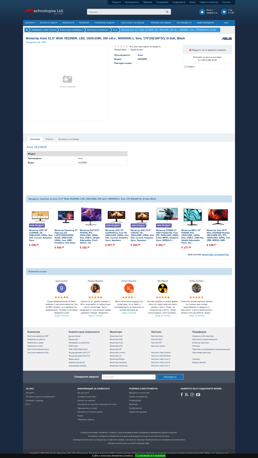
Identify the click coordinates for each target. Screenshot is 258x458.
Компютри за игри (35, 346)
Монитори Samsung (118, 362)
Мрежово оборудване (161, 23)
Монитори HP (116, 349)
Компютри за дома (35, 343)
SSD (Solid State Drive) (78, 349)
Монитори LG (115, 356)
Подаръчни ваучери (138, 412)
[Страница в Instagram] (192, 395)
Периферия (84, 23)
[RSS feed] (186, 395)
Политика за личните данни (89, 412)
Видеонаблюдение (205, 23)
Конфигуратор (178, 2)
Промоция (133, 404)
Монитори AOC (116, 339)
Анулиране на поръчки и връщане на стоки (96, 404)
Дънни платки (74, 336)
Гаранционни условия (87, 408)
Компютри (30, 23)
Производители (132, 2)
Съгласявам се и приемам (150, 455)
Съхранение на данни (104, 23)
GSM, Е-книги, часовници (132, 23)
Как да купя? (83, 393)
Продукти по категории (139, 393)
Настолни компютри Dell (37, 353)
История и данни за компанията (40, 397)
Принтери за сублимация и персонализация (211, 349)
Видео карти (74, 359)
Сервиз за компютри (209, 2)
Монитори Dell (116, 346)
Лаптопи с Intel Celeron (161, 353)
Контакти (226, 2)
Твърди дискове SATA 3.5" (79, 356)
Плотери (196, 346)
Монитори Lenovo (117, 353)
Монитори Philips (117, 359)
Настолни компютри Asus (38, 349)
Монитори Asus (116, 343)
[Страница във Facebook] (182, 395)
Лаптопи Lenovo (158, 346)
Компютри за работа (36, 339)
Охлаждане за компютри (79, 343)
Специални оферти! (86, 376)
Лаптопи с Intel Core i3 (160, 359)
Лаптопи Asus (157, 336)
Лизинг (192, 2)
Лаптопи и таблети (48, 23)
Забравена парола (85, 419)
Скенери (196, 359)
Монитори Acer (116, 336)
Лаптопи (156, 332)
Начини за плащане (86, 400)
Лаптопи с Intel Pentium (161, 356)
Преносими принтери (201, 353)
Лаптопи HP (156, 343)
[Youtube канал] (198, 395)
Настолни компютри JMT (38, 336)
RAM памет (73, 346)
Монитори (116, 332)
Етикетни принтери (200, 343)
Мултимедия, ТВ (184, 23)
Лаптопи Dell (156, 339)
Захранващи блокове (77, 366)
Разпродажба (162, 2)
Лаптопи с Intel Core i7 (160, 366)
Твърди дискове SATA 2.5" (79, 353)
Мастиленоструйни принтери (204, 339)
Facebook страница (34, 400)
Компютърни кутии (77, 362)
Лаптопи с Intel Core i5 (160, 362)
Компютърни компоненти (84, 332)
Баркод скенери (199, 362)
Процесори (73, 339)
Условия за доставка (86, 397)
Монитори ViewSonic (119, 366)
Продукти (116, 2)
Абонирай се (170, 377)
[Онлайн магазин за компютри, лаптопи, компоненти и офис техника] (44, 14)
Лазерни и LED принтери (203, 336)
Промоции (147, 2)
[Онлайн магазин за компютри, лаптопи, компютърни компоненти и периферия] (27, 30)
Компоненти (68, 23)
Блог (28, 404)
